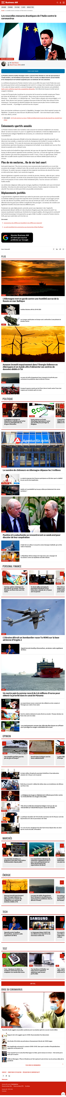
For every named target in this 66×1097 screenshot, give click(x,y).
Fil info (23, 7)
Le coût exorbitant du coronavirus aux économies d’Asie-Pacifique (23, 227)
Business (4, 653)
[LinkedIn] (9, 1075)
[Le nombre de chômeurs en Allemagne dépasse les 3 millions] (33, 432)
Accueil (2, 10)
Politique (17, 7)
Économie (10, 7)
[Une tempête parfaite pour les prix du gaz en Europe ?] (15, 741)
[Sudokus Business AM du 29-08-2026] (10, 305)
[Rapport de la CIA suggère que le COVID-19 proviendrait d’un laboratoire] (4, 1033)
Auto (3, 730)
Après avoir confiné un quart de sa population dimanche (18, 89)
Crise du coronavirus (7, 59)
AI (2, 361)
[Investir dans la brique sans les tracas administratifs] (41, 741)
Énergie (3, 382)
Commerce (4, 822)
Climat (3, 689)
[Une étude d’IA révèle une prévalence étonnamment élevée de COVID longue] (4, 1039)
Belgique (4, 7)
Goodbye (27, 1086)
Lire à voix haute (33, 71)
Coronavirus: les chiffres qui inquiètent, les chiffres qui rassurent (23, 223)
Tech (31, 929)
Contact (4, 1072)
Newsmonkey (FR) (19, 1086)
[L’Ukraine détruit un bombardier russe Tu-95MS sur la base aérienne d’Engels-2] (33, 600)
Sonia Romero (15, 63)
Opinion (31, 753)
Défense (3, 295)
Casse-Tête (4, 313)
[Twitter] (6, 1075)
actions (5, 855)
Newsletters (30, 7)
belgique (58, 753)
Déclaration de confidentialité (31, 1072)
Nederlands (5, 1079)
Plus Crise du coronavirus (45, 1064)
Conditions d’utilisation (14, 1072)
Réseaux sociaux (60, 929)
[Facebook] (3, 1075)
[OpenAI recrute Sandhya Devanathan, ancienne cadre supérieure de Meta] (10, 644)
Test (4, 966)
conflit (3, 324)
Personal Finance (6, 719)
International (5, 483)
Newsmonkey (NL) (7, 1086)
